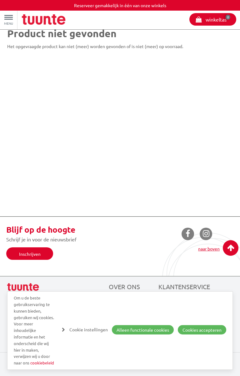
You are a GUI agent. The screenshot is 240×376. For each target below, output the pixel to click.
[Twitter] (206, 234)
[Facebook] (188, 234)
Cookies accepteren (202, 330)
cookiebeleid (42, 362)
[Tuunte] (44, 20)
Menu (8, 23)
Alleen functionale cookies (143, 330)
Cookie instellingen (88, 329)
